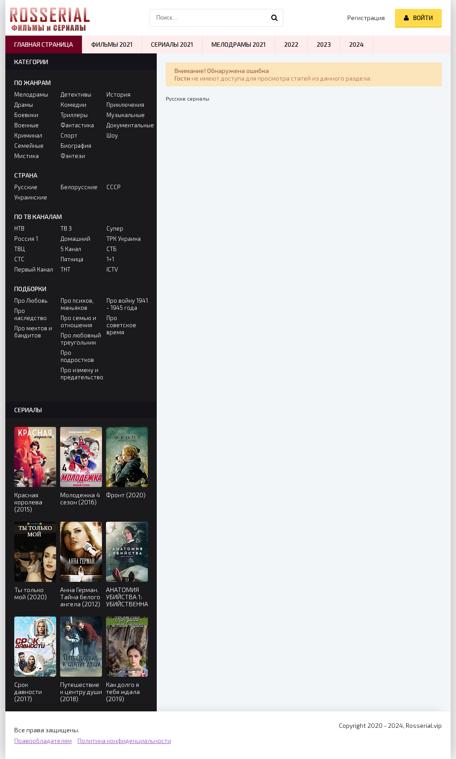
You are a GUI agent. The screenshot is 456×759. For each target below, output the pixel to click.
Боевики (26, 114)
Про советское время (121, 325)
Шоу (112, 135)
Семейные (29, 145)
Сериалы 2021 (172, 44)
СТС (19, 259)
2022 (291, 44)
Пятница (72, 259)
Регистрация (366, 17)
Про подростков (77, 356)
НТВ (19, 228)
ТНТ (65, 269)
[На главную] (49, 18)
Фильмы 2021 (112, 44)
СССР (113, 187)
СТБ (111, 248)
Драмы (23, 104)
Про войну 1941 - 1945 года (127, 304)
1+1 (110, 259)
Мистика (26, 155)
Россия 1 (26, 238)
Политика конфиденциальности (124, 740)
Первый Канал (33, 269)
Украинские (30, 197)
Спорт (69, 135)
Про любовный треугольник (81, 339)
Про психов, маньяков (77, 304)
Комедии (73, 104)
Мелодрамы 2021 (239, 44)
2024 (356, 44)
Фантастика (77, 125)
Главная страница (43, 44)
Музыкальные (125, 114)
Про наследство (30, 314)
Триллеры (74, 114)
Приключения (125, 104)
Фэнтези (73, 155)
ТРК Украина (123, 238)
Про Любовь (31, 300)
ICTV (112, 269)
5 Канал (71, 248)
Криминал (28, 135)
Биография (76, 145)
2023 (324, 44)
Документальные (127, 125)
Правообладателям (43, 740)
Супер (114, 228)
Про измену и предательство (81, 373)
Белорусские (79, 187)
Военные (26, 125)
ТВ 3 (66, 228)
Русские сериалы (187, 98)
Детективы (76, 94)
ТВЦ (19, 248)
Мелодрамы (31, 94)
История (118, 94)
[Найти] (274, 18)
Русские (25, 187)
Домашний (75, 238)
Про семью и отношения (78, 321)
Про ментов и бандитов (33, 332)
